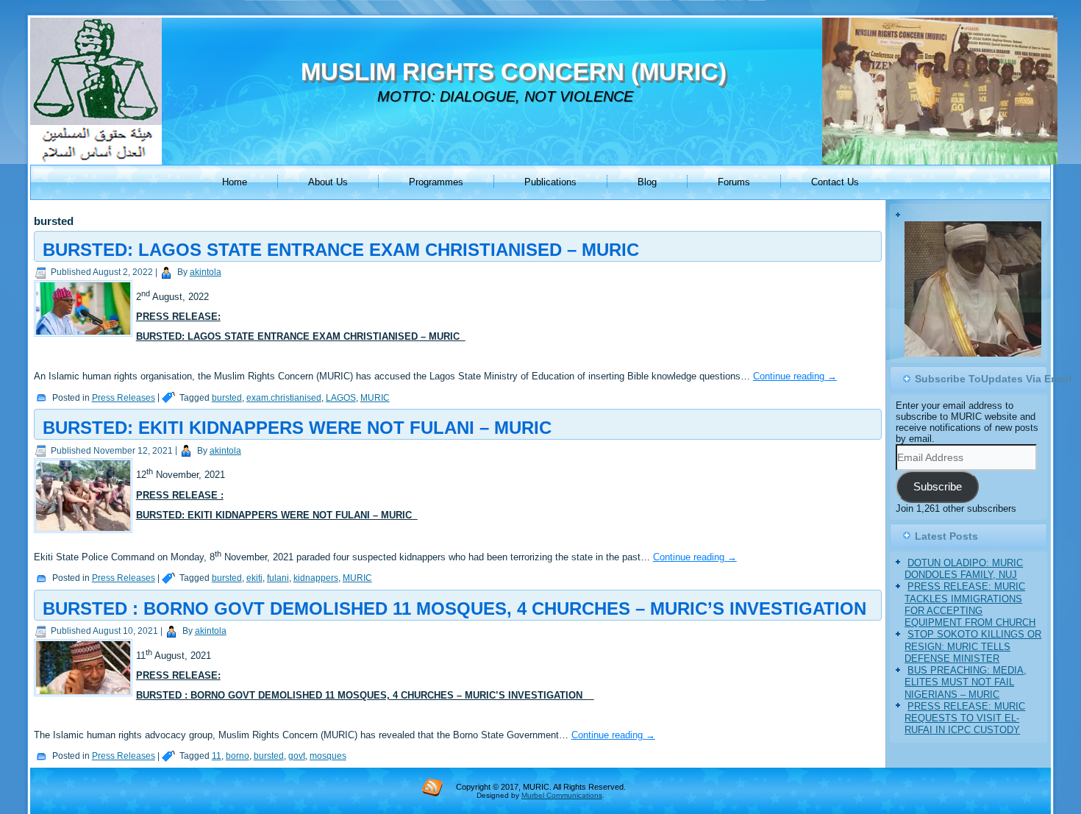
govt (296, 756)
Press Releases (123, 398)
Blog (647, 182)
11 (216, 756)
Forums (734, 182)
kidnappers (315, 578)
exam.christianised (283, 398)
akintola (205, 272)
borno (237, 756)
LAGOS (341, 398)
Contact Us (835, 182)
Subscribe (937, 493)
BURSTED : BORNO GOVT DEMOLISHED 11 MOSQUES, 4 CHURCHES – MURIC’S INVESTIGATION (454, 608)
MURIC (375, 398)
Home (234, 182)
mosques (328, 756)
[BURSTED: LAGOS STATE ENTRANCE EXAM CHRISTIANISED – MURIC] (85, 337)
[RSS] (432, 787)
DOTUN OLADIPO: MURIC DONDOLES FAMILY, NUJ (964, 574)
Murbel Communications (561, 795)
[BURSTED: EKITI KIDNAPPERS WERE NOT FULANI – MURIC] (85, 533)
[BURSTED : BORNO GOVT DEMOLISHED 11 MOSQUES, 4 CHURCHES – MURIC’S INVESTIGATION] (85, 696)
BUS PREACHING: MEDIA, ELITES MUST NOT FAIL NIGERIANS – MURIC (966, 688)
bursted (227, 398)
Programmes (436, 182)
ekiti (254, 578)
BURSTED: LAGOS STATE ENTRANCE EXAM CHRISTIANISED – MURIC (341, 250)
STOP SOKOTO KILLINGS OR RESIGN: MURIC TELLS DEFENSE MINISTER (973, 652)
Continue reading (795, 376)
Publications (550, 182)
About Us (328, 182)
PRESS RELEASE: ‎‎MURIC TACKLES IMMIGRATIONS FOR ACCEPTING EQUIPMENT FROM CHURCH (970, 610)
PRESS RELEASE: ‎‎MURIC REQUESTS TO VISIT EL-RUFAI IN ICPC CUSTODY (965, 724)
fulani (278, 578)
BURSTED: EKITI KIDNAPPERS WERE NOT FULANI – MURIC (297, 428)
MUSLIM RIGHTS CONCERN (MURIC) (514, 71)
